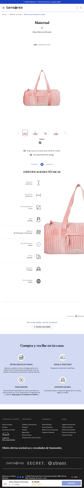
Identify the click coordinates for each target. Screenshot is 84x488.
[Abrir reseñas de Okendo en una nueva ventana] (75, 316)
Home (4, 14)
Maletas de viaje (15, 14)
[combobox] (76, 477)
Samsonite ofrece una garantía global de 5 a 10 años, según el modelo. (62, 392)
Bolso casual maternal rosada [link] (34, 14)
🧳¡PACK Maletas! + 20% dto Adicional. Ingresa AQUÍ (42, 2)
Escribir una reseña (44, 327)
